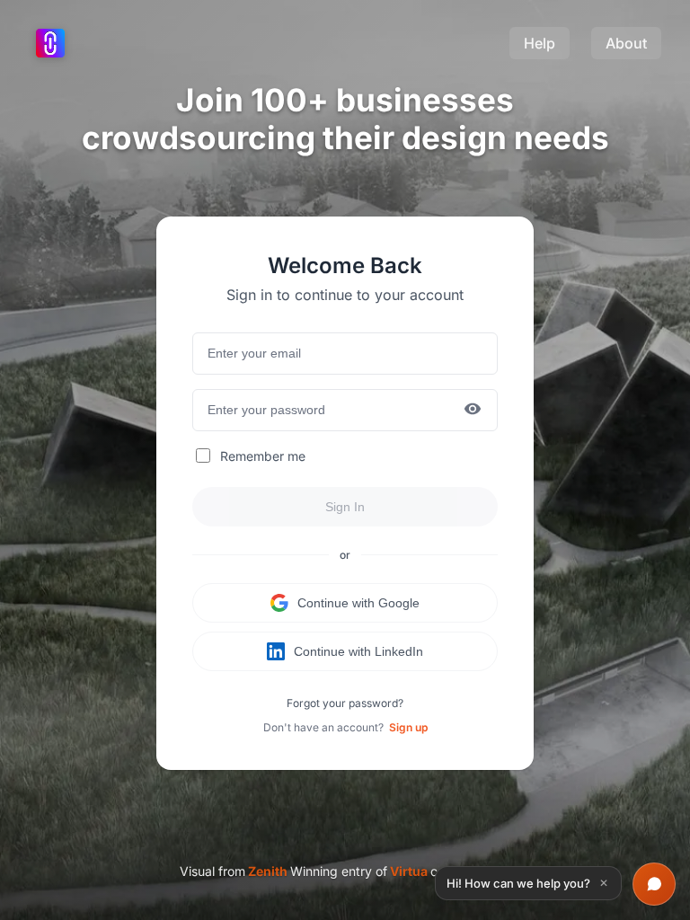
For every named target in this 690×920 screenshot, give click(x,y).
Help (539, 43)
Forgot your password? (345, 703)
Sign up (408, 727)
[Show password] (472, 410)
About (626, 43)
